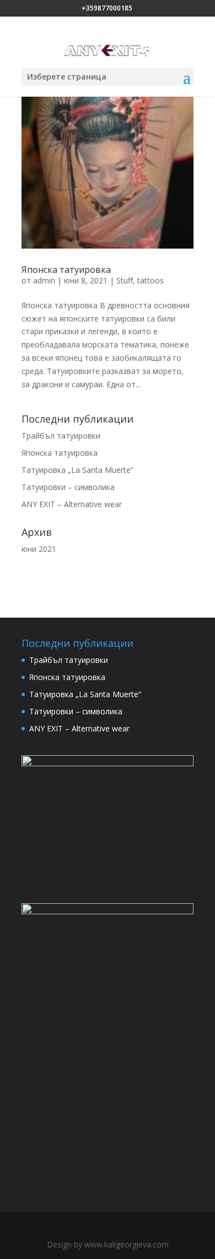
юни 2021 (39, 549)
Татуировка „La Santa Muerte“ (77, 470)
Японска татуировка (66, 270)
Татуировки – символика (68, 487)
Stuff (124, 280)
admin (44, 280)
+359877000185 (107, 8)
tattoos (150, 280)
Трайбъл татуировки (61, 435)
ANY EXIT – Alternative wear (72, 504)
